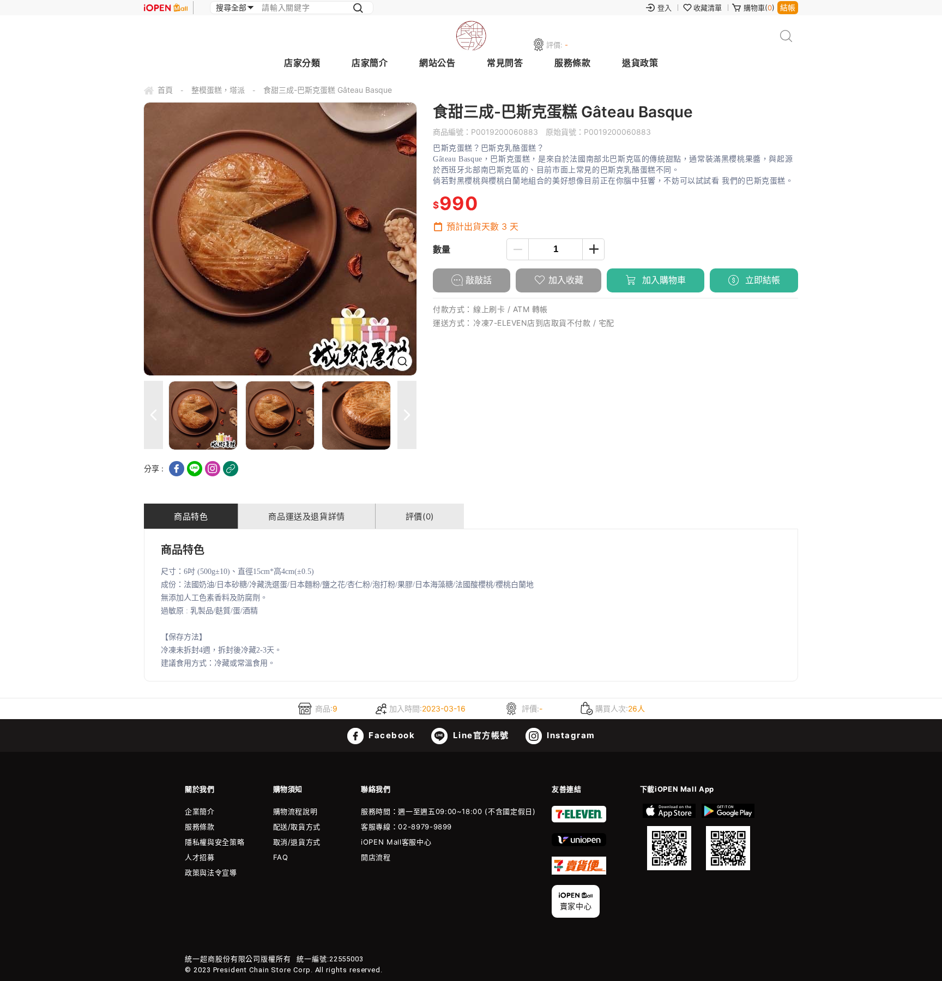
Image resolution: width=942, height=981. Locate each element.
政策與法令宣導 (211, 872)
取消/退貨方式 (297, 842)
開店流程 (376, 857)
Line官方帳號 (479, 735)
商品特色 (191, 516)
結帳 (787, 7)
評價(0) (420, 516)
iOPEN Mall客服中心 (396, 842)
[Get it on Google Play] (727, 837)
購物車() (759, 7)
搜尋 (786, 36)
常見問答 (505, 62)
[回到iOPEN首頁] (166, 7)
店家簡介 (370, 62)
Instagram (570, 735)
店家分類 (302, 62)
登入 (664, 7)
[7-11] (579, 820)
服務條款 (572, 62)
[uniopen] (579, 843)
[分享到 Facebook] (176, 468)
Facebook (390, 735)
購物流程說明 (295, 811)
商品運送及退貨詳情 (306, 516)
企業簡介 (200, 811)
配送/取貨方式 (297, 826)
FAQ (280, 857)
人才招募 (200, 857)
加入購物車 (662, 279)
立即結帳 (761, 279)
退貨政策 (640, 62)
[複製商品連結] (230, 468)
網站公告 (437, 62)
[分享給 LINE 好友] (194, 468)
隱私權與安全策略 (214, 842)
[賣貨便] (579, 872)
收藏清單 (707, 7)
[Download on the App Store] (669, 837)
